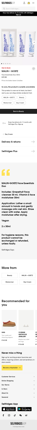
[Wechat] (20, 416)
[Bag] (29, 3)
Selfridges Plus (9, 151)
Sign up (18, 14)
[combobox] (20, 8)
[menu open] (33, 3)
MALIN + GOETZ (10, 71)
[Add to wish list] (33, 68)
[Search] (4, 9)
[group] (18, 328)
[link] (9, 336)
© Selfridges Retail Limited (18, 426)
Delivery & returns (11, 141)
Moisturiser (10, 282)
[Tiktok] (14, 416)
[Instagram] (9, 416)
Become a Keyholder (10, 368)
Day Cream (9, 134)
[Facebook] (3, 416)
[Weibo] (26, 416)
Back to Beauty (18, 111)
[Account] (24, 3)
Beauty (9, 275)
